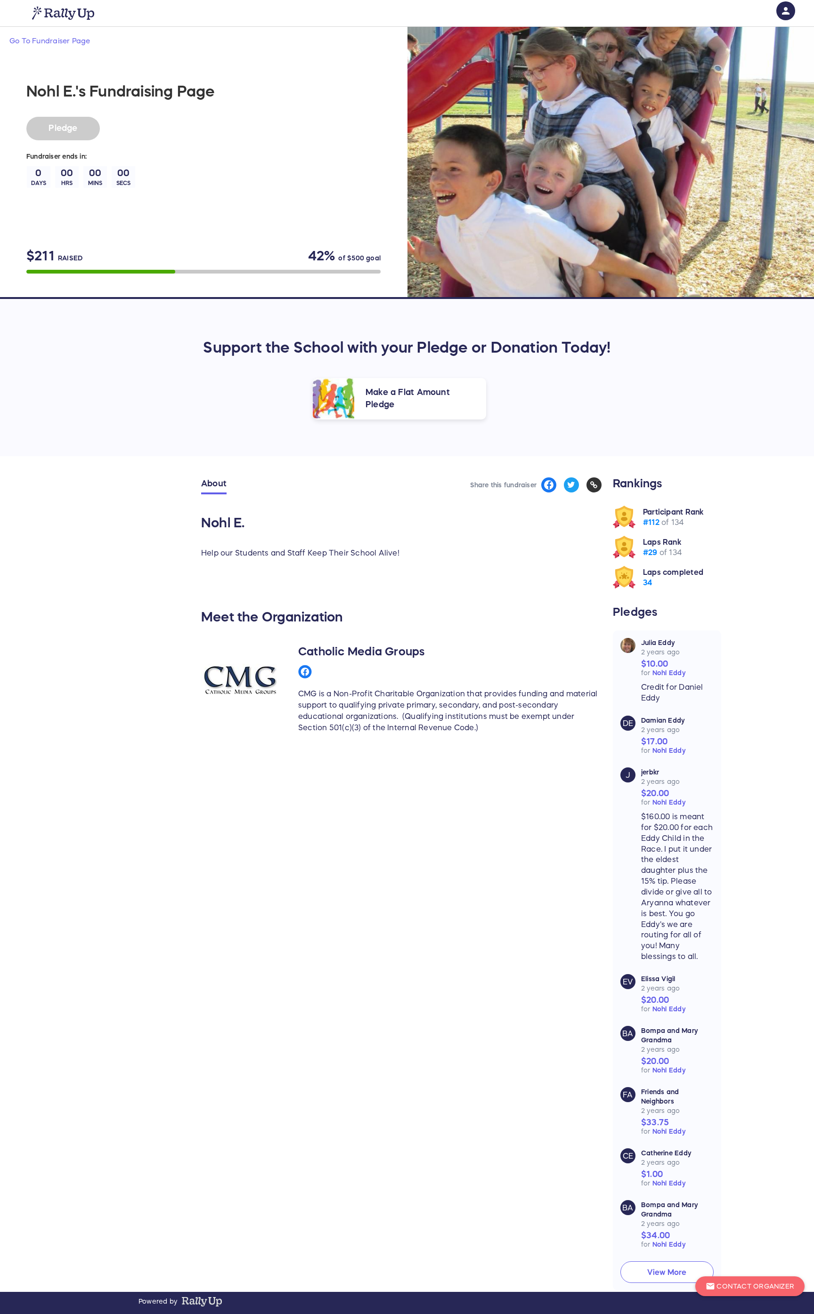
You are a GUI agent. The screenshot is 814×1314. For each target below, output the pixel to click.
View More (666, 1272)
